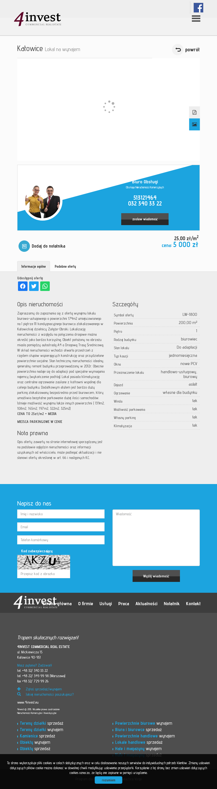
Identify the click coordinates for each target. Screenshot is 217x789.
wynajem (41, 729)
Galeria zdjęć (194, 124)
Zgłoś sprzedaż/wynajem (43, 689)
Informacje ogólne (33, 266)
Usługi (106, 603)
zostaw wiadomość (145, 219)
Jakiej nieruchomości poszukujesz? (49, 694)
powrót (192, 49)
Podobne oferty (65, 266)
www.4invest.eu (27, 702)
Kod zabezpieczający (37, 551)
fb (198, 7)
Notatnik (172, 603)
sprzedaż (41, 723)
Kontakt (193, 603)
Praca (123, 603)
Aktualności (146, 603)
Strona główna (57, 603)
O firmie (85, 603)
